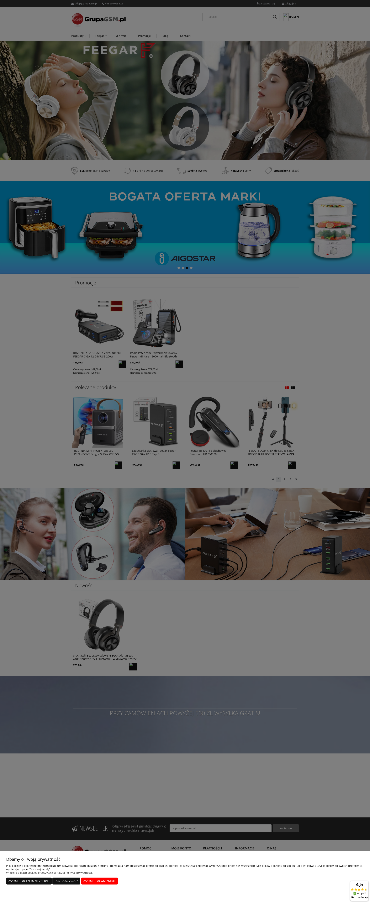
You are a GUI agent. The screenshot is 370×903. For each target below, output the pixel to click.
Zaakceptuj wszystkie (99, 880)
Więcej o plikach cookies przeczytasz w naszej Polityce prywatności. (49, 872)
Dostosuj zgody (66, 880)
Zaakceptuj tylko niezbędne (28, 880)
